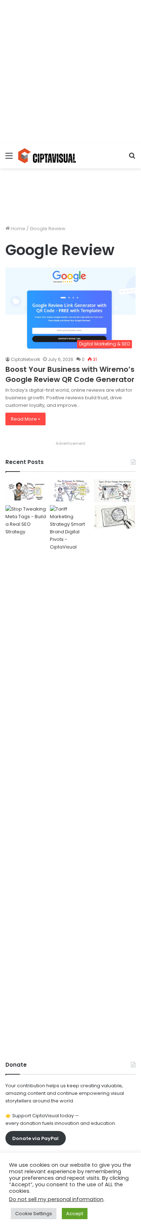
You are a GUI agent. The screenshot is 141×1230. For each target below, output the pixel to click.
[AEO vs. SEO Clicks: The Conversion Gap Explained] (70, 491)
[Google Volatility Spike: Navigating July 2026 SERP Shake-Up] (26, 491)
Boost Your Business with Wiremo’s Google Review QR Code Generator (69, 374)
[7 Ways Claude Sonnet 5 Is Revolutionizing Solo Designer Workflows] (115, 517)
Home (17, 228)
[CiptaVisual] (47, 155)
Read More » (25, 419)
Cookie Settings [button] (33, 1213)
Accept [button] (74, 1213)
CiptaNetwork (25, 359)
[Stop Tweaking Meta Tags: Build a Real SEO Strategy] (26, 776)
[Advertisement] (70, 70)
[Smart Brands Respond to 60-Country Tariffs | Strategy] (70, 776)
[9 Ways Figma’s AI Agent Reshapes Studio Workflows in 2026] (115, 491)
